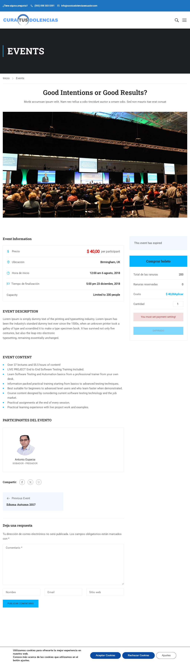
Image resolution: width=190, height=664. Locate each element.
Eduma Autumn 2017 (21, 504)
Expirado (158, 330)
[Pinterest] (39, 482)
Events (20, 78)
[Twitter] (30, 482)
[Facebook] (22, 482)
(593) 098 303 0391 (45, 5)
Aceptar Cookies (105, 655)
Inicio (6, 78)
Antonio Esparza (25, 459)
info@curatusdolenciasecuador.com (79, 5)
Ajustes (166, 655)
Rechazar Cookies (138, 655)
